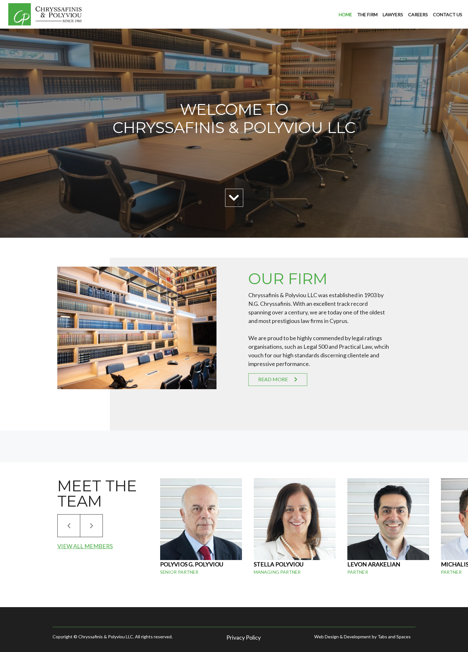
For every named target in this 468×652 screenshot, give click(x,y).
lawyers (393, 14)
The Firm (367, 14)
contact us (447, 14)
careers (418, 14)
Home (345, 14)
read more (273, 379)
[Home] (46, 14)
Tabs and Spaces (394, 636)
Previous (68, 525)
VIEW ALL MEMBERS (85, 546)
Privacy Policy (243, 637)
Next (91, 525)
